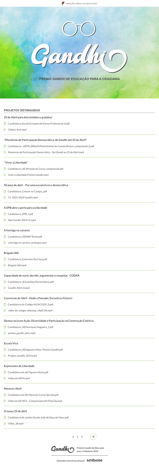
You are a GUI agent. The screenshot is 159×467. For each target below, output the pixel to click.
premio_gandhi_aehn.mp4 (21, 333)
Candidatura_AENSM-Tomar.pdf (25, 236)
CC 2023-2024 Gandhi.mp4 (23, 197)
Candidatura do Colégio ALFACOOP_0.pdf (30, 304)
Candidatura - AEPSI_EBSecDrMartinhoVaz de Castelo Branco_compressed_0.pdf (51, 146)
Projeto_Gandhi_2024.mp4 (22, 355)
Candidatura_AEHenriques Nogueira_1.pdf (30, 326)
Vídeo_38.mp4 (15, 423)
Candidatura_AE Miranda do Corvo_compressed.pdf (35, 168)
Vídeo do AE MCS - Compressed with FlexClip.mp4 (35, 400)
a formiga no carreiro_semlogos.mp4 (27, 242)
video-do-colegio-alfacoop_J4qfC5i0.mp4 (30, 310)
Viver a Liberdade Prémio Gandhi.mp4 (28, 174)
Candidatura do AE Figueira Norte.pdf (28, 372)
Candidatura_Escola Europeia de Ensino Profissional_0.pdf (39, 123)
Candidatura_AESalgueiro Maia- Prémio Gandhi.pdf (35, 349)
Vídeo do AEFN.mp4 (19, 378)
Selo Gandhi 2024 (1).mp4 (22, 219)
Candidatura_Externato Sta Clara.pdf (27, 259)
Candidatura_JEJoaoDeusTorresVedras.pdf (31, 281)
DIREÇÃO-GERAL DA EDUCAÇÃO (81, 3)
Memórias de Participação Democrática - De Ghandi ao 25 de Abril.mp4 (46, 152)
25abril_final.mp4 (17, 129)
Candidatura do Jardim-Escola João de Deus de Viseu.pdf (38, 417)
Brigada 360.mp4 (17, 265)
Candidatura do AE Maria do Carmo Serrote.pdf (33, 394)
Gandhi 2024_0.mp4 (19, 287)
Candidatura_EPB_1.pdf (20, 213)
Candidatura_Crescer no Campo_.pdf (27, 191)
